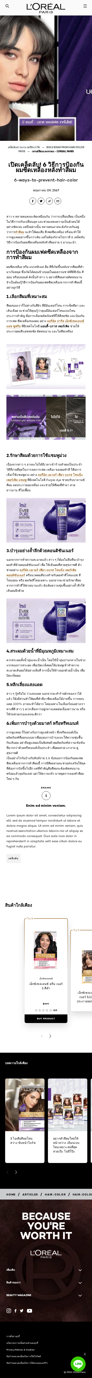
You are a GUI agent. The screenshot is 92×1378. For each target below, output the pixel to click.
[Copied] (49, 201)
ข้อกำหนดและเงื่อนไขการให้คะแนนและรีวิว (27, 1363)
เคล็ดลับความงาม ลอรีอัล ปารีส (24, 147)
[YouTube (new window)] (29, 1311)
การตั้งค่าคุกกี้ (13, 1336)
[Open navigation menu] (85, 6)
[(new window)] (8, 1310)
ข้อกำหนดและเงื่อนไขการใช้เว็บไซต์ (23, 1356)
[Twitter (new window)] (22, 1310)
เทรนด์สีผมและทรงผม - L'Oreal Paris (53, 151)
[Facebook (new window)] (15, 1311)
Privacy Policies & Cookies (20, 1349)
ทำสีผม (19, 232)
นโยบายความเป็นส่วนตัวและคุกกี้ (22, 1343)
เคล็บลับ (13, 858)
